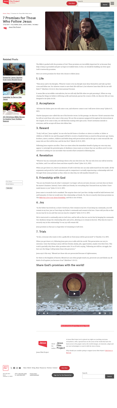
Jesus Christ (27, 24)
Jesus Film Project (15, 27)
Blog (8, 13)
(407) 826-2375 (21, 375)
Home (4, 13)
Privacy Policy (10, 205)
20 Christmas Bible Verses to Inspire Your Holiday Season (14, 119)
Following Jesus (16, 24)
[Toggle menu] (112, 3)
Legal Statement (34, 375)
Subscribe (9, 188)
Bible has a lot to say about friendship (52, 198)
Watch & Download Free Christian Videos (75, 326)
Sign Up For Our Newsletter (63, 375)
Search (80, 1)
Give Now (72, 3)
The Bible (35, 24)
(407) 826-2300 (22, 373)
